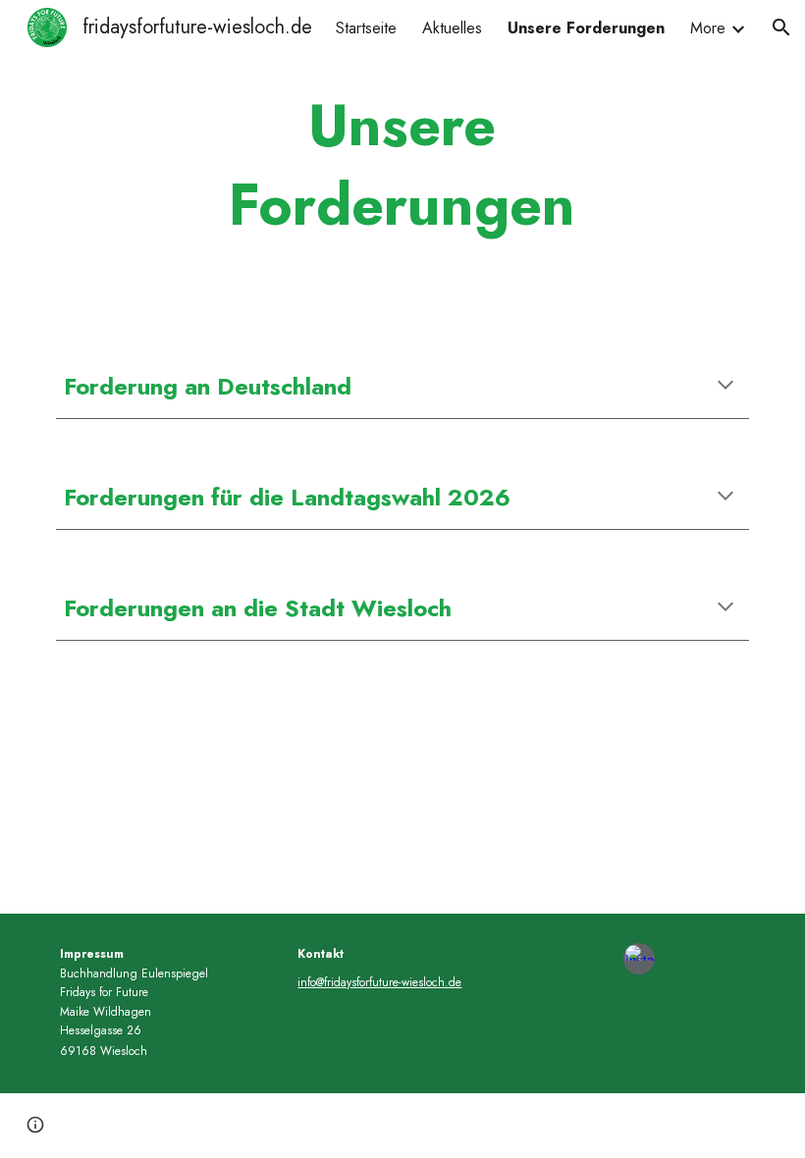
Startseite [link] (366, 28)
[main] (403, 166)
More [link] (707, 28)
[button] (781, 27)
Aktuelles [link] (452, 28)
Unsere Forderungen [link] (586, 28)
